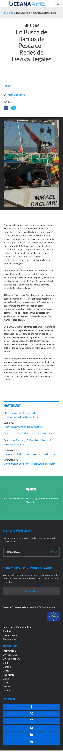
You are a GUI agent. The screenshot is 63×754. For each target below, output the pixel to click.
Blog (11, 13)
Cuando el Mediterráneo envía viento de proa (29, 454)
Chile (5, 662)
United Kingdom (11, 658)
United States (10, 654)
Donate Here (31, 591)
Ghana (6, 690)
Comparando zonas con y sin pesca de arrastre (30, 463)
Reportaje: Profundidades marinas (23, 426)
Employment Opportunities (17, 627)
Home (6, 13)
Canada (7, 666)
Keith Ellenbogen (16, 94)
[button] (6, 107)
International (9, 650)
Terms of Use (9, 638)
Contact (7, 630)
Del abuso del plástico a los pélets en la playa (29, 433)
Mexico (6, 686)
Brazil (6, 678)
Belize (6, 670)
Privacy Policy (10, 634)
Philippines (8, 674)
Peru (5, 682)
